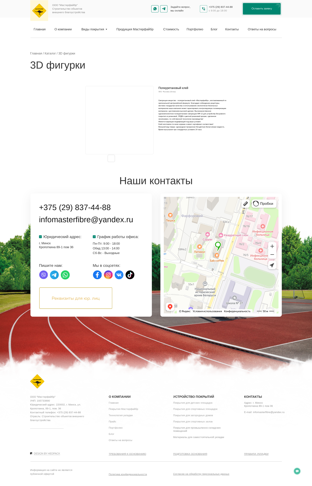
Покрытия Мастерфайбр (123, 409)
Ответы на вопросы (120, 440)
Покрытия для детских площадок (192, 402)
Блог (111, 434)
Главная (113, 402)
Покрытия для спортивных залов (193, 421)
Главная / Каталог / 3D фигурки (52, 53)
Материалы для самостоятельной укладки (198, 437)
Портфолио (116, 427)
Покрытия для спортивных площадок (195, 409)
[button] (262, 9)
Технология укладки (121, 415)
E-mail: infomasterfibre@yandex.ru (264, 412)
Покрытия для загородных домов (193, 415)
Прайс (112, 421)
